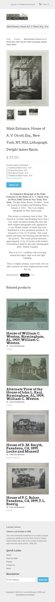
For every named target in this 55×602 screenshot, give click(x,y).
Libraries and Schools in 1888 (18, 532)
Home (8, 555)
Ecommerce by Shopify (25, 595)
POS (40, 592)
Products (17, 39)
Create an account (27, 4)
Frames (9, 562)
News (8, 568)
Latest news (13, 527)
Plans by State (12, 558)
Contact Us (10, 565)
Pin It (33, 275)
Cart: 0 (46, 4)
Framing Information (14, 178)
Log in (13, 4)
